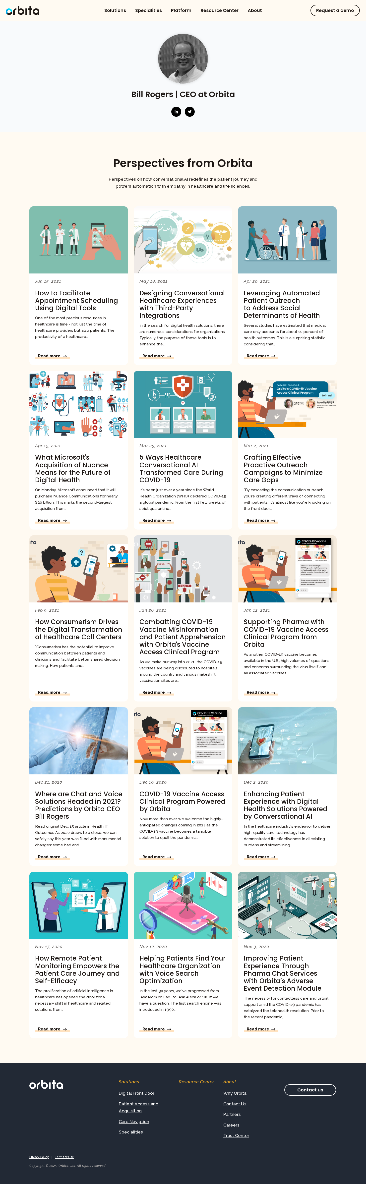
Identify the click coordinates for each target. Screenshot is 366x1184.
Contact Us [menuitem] (234, 1103)
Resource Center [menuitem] (220, 10)
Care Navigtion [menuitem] (134, 1121)
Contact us (310, 1090)
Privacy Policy (39, 1157)
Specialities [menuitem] (148, 10)
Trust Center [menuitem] (236, 1135)
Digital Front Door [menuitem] (136, 1093)
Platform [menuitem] (181, 10)
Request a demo (335, 10)
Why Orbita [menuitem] (234, 1093)
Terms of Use (64, 1157)
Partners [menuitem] (232, 1114)
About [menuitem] (255, 10)
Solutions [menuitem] (115, 10)
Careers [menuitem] (231, 1125)
